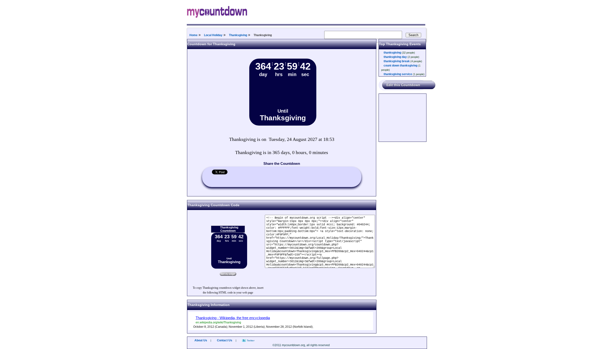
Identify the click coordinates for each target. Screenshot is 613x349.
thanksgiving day (395, 57)
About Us (200, 340)
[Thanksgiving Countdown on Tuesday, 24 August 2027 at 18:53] (228, 275)
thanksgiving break (397, 61)
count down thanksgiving (400, 65)
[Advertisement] (403, 118)
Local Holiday (213, 35)
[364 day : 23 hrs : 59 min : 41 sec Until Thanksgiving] (282, 124)
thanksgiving (392, 52)
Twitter (251, 340)
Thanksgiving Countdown (229, 229)
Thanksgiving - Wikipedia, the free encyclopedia (233, 318)
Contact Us (224, 340)
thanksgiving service (398, 74)
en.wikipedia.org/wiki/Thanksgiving (218, 322)
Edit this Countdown (403, 85)
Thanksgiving (238, 35)
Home (193, 35)
